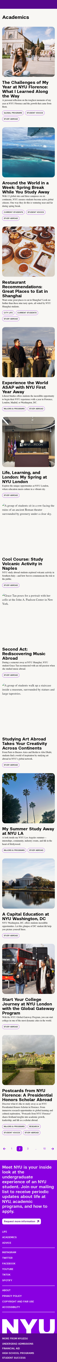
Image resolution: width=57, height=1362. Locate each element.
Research (34, 1126)
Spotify (7, 1280)
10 (44, 1148)
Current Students (13, 212)
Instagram (9, 1252)
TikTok (6, 1274)
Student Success (14, 1358)
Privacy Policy (12, 1296)
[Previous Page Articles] (4, 1148)
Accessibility (11, 1307)
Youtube (7, 1269)
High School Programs (18, 1353)
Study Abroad (11, 119)
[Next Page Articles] (52, 1148)
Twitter (7, 1257)
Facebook (8, 1263)
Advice (6, 1242)
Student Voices (35, 113)
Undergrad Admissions (17, 1344)
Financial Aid (11, 1348)
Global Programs (13, 113)
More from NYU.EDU (15, 1338)
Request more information (19, 1221)
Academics (9, 1237)
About (6, 1290)
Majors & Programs (14, 409)
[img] (28, 52)
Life (4, 1231)
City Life (8, 313)
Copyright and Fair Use (18, 1301)
